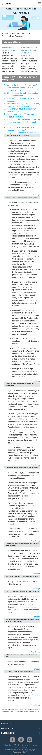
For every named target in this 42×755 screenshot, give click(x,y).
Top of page (35, 195)
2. (5, 88)
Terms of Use (22, 750)
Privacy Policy (10, 750)
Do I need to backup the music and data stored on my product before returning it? (23, 122)
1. (5, 85)
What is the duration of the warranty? (22, 85)
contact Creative (31, 695)
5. (5, 104)
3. (5, 93)
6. (5, 109)
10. (5, 133)
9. (5, 127)
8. (5, 120)
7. (5, 114)
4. (5, 98)
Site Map (26, 752)
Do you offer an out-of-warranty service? (23, 133)
